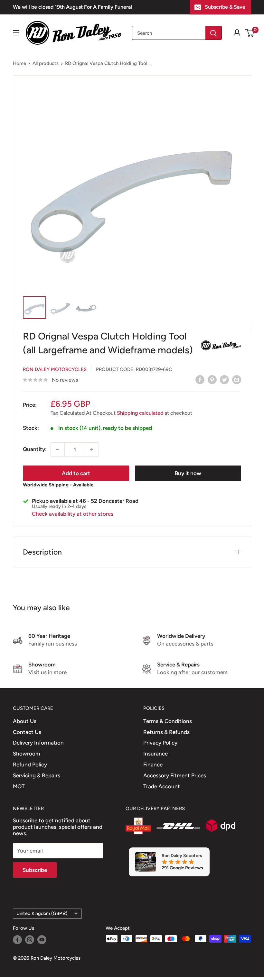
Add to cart (76, 473)
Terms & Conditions (167, 721)
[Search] (213, 33)
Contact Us (27, 732)
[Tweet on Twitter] (224, 379)
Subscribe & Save (225, 7)
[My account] (237, 32)
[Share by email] (236, 379)
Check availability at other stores (72, 514)
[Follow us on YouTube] (41, 939)
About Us (24, 721)
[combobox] (168, 33)
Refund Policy (30, 764)
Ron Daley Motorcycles (55, 369)
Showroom (26, 753)
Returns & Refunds (166, 732)
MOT (19, 786)
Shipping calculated (140, 413)
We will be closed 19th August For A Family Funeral (72, 7)
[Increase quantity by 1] (92, 449)
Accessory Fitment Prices (174, 775)
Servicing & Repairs (36, 775)
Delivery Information (38, 742)
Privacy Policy (160, 742)
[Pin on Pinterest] (212, 379)
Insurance (155, 753)
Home (19, 63)
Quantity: (35, 449)
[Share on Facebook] (199, 379)
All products (46, 63)
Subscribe (35, 870)
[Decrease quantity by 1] (57, 449)
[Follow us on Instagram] (29, 939)
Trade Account (161, 786)
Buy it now (188, 473)
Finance (153, 764)
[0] (250, 33)
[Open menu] (16, 32)
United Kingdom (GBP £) (41, 913)
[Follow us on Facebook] (17, 939)
